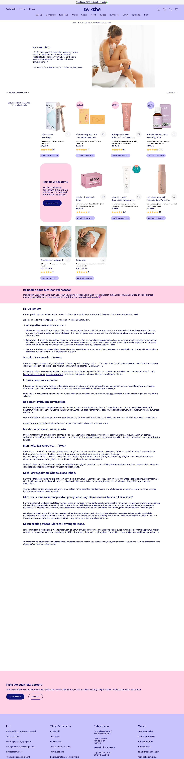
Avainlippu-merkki (146, 736)
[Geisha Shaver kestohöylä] (55, 116)
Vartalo (80, 23)
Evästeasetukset (14, 752)
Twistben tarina (145, 741)
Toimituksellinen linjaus (148, 752)
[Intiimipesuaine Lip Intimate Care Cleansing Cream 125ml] (126, 116)
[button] (39, 15)
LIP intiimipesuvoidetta (112, 417)
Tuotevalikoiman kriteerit (18, 757)
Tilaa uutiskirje (13, 736)
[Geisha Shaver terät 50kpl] (91, 179)
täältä (76, 467)
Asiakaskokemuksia (147, 757)
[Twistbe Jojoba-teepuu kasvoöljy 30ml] (162, 116)
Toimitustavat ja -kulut (60, 747)
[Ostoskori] (176, 9)
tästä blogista (32, 335)
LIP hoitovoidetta (148, 417)
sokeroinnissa (66, 345)
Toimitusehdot (57, 752)
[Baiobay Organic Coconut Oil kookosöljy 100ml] (126, 179)
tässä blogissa (147, 508)
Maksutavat (56, 741)
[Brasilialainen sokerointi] (55, 241)
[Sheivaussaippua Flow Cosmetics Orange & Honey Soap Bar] (91, 116)
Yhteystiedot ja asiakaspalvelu (20, 747)
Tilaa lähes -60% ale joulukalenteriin (91, 2)
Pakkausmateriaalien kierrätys (64, 757)
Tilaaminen (55, 736)
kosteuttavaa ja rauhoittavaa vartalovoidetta (44, 456)
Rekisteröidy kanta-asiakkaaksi (21, 731)
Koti (74, 23)
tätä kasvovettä (123, 451)
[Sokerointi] (91, 241)
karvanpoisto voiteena (34, 374)
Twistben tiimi (144, 747)
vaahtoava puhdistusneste (91, 437)
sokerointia (82, 366)
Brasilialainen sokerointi (34, 423)
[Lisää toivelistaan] (68, 134)
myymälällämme (38, 297)
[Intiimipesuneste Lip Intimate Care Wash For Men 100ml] (162, 179)
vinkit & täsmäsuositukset (60, 59)
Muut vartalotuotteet (92, 23)
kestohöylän (76, 371)
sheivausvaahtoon (54, 374)
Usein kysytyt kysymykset (19, 741)
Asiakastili (55, 731)
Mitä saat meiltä (145, 731)
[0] (164, 9)
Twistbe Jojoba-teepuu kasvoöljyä (88, 456)
